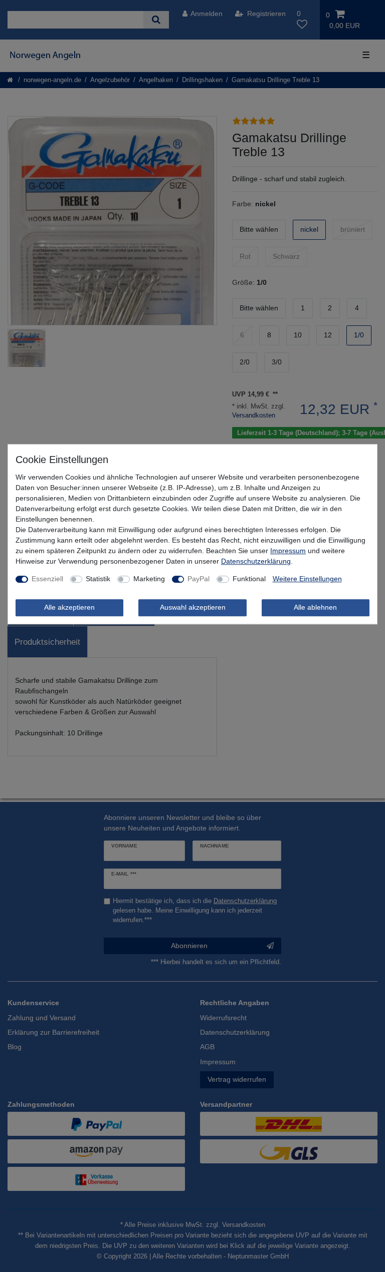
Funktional (249, 579)
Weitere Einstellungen (307, 579)
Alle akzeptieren (69, 608)
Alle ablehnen (315, 608)
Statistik (98, 579)
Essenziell (47, 579)
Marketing (149, 579)
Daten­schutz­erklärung (256, 562)
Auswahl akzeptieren (193, 608)
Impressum (288, 551)
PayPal (198, 579)
